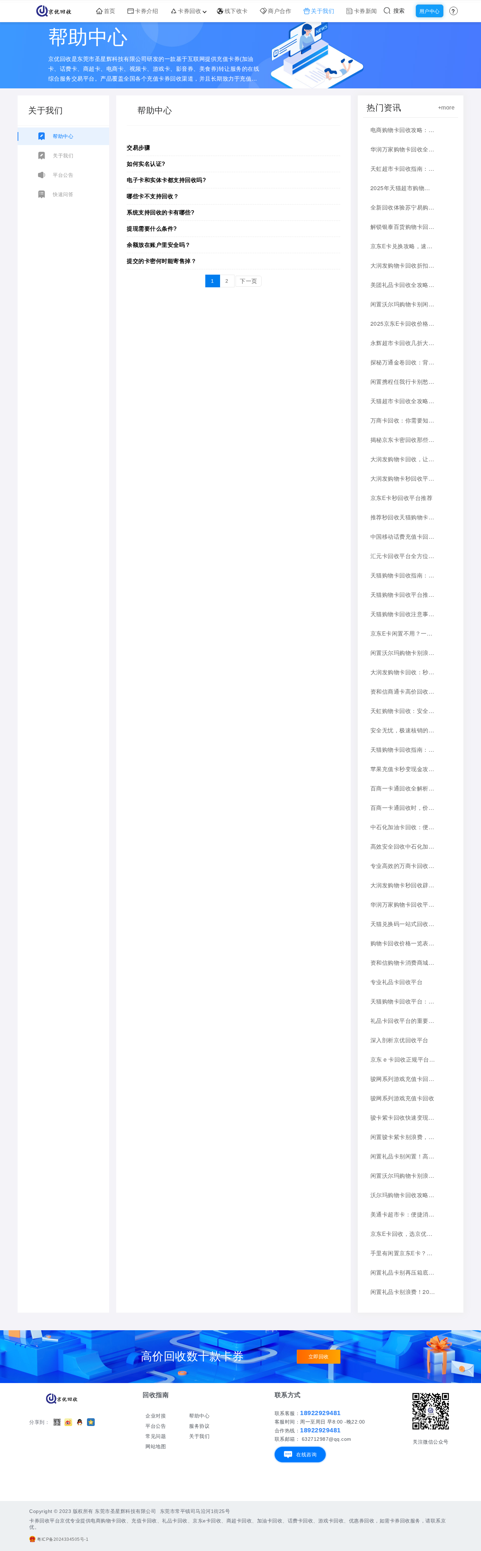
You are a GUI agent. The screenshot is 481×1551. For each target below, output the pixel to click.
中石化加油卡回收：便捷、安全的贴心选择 (402, 827)
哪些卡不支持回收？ (153, 196)
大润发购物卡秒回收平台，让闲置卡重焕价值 (402, 478)
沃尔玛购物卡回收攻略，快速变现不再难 (402, 1195)
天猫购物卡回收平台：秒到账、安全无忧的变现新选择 (402, 1001)
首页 (109, 11)
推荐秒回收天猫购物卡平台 (402, 517)
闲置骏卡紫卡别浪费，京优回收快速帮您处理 (402, 1137)
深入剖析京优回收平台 (399, 1040)
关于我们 (322, 11)
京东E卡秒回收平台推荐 (401, 498)
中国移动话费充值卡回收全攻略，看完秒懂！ (402, 536)
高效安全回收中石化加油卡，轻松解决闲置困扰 (402, 846)
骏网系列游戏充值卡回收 (402, 1098)
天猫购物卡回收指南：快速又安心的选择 (402, 749)
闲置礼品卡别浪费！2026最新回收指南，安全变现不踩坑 (402, 1292)
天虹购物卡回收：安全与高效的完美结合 (402, 711)
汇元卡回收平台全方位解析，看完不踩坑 (402, 556)
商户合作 (279, 11)
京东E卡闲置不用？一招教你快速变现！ (402, 633)
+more (446, 108)
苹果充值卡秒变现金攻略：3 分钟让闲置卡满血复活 (402, 769)
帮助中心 (63, 136)
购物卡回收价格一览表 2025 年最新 (402, 943)
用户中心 (429, 11)
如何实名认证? (146, 164)
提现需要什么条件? (152, 229)
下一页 (248, 281)
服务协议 (199, 1426)
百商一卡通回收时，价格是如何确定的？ (402, 807)
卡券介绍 (146, 11)
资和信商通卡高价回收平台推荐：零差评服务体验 (402, 691)
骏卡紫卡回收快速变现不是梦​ (402, 1117)
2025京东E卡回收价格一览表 (402, 323)
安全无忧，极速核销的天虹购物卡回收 (402, 730)
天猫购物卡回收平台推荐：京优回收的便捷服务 (402, 594)
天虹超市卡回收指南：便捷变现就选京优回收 (402, 168)
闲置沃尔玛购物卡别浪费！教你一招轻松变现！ (402, 653)
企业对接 (155, 1416)
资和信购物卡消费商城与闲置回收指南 (402, 962)
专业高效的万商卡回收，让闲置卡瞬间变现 (402, 866)
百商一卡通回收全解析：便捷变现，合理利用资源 (402, 788)
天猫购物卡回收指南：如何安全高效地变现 (402, 575)
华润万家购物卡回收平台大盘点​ (402, 904)
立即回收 (318, 1356)
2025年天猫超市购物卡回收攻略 (402, 188)
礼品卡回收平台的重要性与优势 (402, 1021)
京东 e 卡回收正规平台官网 (402, 1059)
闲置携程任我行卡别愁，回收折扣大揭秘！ (402, 381)
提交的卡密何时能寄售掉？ (161, 261)
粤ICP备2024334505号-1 (62, 1539)
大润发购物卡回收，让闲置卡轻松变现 (402, 459)
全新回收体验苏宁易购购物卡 (402, 207)
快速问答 (63, 194)
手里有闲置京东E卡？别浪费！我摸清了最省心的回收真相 (402, 1253)
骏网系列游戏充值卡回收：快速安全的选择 (402, 1079)
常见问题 (155, 1436)
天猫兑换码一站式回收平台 (402, 924)
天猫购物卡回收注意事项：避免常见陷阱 (402, 614)
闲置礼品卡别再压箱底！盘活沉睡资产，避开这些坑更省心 (402, 1272)
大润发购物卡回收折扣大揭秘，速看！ (402, 265)
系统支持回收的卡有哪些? (160, 212)
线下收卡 (236, 11)
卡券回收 (189, 11)
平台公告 (63, 175)
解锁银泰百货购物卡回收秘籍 (402, 227)
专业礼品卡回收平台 (396, 982)
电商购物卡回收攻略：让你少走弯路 (402, 130)
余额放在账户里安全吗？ (159, 245)
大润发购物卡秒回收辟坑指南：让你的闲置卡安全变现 (402, 885)
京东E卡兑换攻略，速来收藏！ (402, 246)
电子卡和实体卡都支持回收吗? (166, 180)
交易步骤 (138, 148)
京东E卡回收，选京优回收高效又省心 (402, 1234)
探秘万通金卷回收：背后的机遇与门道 (402, 362)
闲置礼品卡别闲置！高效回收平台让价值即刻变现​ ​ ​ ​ (402, 1156)
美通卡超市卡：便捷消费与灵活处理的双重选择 (402, 1214)
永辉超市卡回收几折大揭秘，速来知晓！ (402, 343)
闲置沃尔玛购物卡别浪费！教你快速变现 (402, 1175)
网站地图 (155, 1446)
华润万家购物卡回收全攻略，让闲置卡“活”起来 (402, 149)
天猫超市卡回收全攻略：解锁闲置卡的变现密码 (402, 401)
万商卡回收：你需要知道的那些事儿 (402, 420)
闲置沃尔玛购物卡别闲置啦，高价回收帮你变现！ (402, 304)
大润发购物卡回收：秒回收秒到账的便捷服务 (402, 672)
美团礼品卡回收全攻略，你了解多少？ (402, 285)
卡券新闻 (365, 11)
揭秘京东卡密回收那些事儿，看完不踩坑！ (402, 440)
